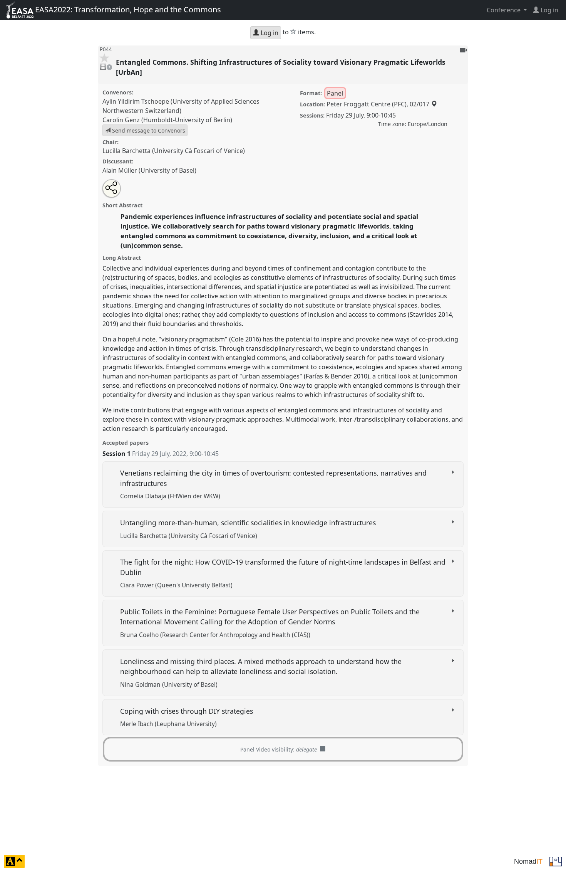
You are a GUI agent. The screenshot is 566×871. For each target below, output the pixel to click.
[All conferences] (555, 860)
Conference (504, 10)
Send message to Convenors (148, 130)
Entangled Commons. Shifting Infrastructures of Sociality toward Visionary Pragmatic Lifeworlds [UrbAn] (280, 67)
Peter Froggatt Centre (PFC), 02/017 (379, 104)
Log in (268, 33)
